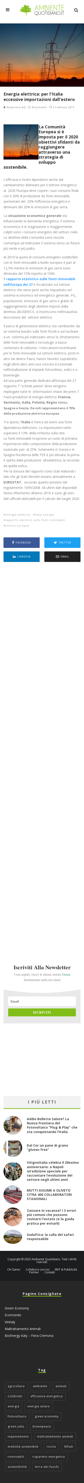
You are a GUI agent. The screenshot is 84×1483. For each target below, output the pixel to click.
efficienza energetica (47, 1396)
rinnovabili (16, 1457)
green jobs (16, 1426)
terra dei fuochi (47, 1467)
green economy (47, 1416)
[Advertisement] (42, 756)
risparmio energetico (48, 1457)
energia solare (39, 1406)
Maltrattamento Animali (23, 1329)
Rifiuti (68, 1447)
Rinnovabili (39, 107)
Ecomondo (13, 1315)
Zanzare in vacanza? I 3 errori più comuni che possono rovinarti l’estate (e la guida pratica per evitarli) (51, 1217)
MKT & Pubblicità (66, 1269)
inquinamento (18, 1436)
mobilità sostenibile (23, 1447)
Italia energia (44, 514)
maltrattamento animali (55, 1436)
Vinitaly (10, 1322)
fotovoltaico (17, 1416)
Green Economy (17, 1308)
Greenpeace (41, 1426)
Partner (34, 1272)
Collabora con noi (37, 1269)
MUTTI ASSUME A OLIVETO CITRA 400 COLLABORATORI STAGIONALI (49, 1194)
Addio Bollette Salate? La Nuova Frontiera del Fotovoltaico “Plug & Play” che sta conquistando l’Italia (52, 1125)
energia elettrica (17, 514)
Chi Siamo (13, 1269)
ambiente (40, 1386)
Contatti (49, 1272)
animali (61, 1386)
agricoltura (16, 1386)
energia (13, 1406)
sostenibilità (17, 1467)
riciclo (51, 1447)
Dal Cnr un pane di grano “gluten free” (47, 1147)
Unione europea (17, 525)
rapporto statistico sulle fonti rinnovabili (35, 520)
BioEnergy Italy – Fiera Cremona (29, 1335)
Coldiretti (15, 1396)
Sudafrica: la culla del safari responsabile (50, 1236)
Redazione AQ (16, 107)
